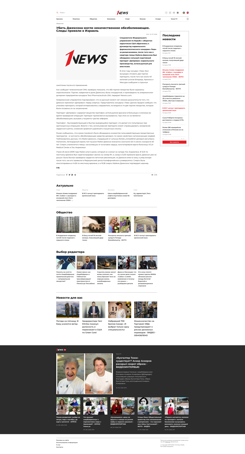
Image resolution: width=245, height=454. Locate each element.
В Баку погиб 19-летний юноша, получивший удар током (92, 238)
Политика (76, 19)
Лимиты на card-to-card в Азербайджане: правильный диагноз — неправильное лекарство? (65, 276)
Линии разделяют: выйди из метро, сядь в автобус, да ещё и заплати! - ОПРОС (68, 419)
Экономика (111, 19)
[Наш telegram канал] (174, 13)
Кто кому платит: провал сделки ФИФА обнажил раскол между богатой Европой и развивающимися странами (147, 279)
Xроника (59, 19)
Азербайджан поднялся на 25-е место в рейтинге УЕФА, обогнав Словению (174, 98)
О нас (58, 444)
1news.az (167, 442)
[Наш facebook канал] (170, 13)
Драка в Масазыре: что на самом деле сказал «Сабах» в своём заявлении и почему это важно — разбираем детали (127, 277)
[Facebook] (67, 175)
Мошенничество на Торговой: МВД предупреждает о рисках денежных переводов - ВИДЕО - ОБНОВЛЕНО (145, 328)
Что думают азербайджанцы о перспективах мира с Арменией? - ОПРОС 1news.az (92, 421)
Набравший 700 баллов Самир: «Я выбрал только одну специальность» (118, 325)
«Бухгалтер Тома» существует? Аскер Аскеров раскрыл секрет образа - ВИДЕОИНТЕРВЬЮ (133, 362)
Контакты (59, 447)
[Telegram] (75, 175)
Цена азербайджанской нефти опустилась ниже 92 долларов (118, 196)
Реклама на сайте (62, 440)
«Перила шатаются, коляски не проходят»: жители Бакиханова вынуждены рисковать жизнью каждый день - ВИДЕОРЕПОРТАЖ (176, 421)
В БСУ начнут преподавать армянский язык (93, 195)
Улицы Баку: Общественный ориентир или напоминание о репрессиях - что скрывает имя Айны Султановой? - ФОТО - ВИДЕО (149, 421)
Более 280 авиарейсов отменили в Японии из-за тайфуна (173, 130)
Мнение (143, 19)
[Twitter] (69, 175)
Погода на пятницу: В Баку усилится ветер (67, 322)
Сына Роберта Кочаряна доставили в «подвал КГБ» (173, 119)
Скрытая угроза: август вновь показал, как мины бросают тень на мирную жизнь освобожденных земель (106, 277)
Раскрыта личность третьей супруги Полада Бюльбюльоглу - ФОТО (119, 238)
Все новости (174, 142)
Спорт (127, 19)
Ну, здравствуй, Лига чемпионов (142, 195)
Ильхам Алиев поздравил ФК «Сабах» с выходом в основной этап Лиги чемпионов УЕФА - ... (66, 197)
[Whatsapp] (72, 175)
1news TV (174, 19)
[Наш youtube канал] (166, 13)
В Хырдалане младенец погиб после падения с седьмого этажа (66, 238)
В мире (158, 19)
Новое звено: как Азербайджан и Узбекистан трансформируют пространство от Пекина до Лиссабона (86, 277)
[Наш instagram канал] (178, 13)
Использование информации (67, 442)
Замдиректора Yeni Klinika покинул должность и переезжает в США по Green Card (92, 327)
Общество (93, 19)
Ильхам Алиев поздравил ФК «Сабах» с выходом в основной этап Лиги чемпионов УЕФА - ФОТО (173, 73)
